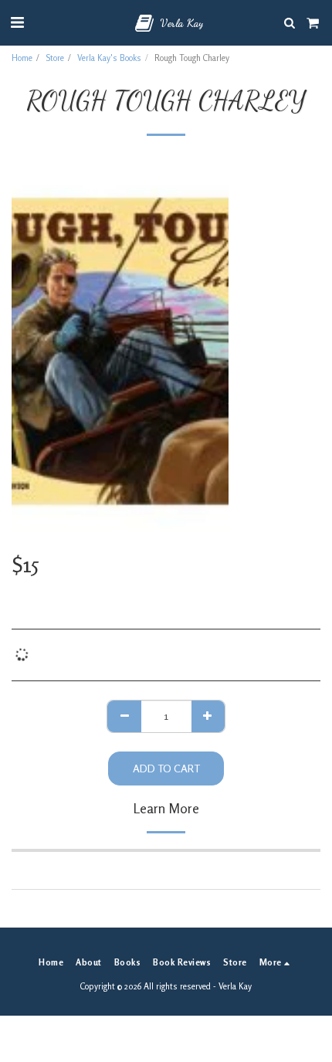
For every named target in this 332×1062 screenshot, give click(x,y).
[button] (17, 22)
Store (55, 58)
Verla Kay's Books (109, 58)
